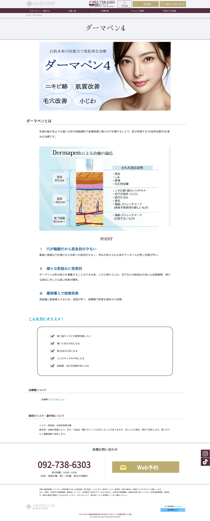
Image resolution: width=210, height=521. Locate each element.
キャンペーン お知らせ (40, 10)
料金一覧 (72, 10)
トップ (28, 15)
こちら (61, 399)
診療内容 (105, 10)
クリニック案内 (137, 10)
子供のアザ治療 (169, 10)
